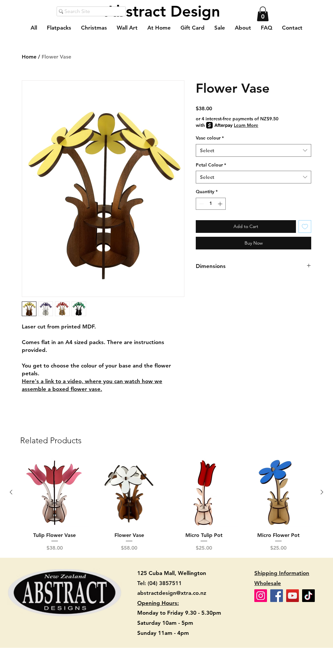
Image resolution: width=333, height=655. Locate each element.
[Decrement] (201, 203)
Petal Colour (211, 165)
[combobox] (253, 150)
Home (29, 57)
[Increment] (221, 203)
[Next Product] (322, 492)
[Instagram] (260, 595)
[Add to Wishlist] (305, 226)
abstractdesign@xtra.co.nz (171, 593)
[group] (166, 505)
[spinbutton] (211, 203)
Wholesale (267, 583)
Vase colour (210, 138)
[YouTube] (292, 595)
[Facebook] (276, 595)
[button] (263, 14)
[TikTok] (308, 595)
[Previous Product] (11, 492)
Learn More (246, 125)
